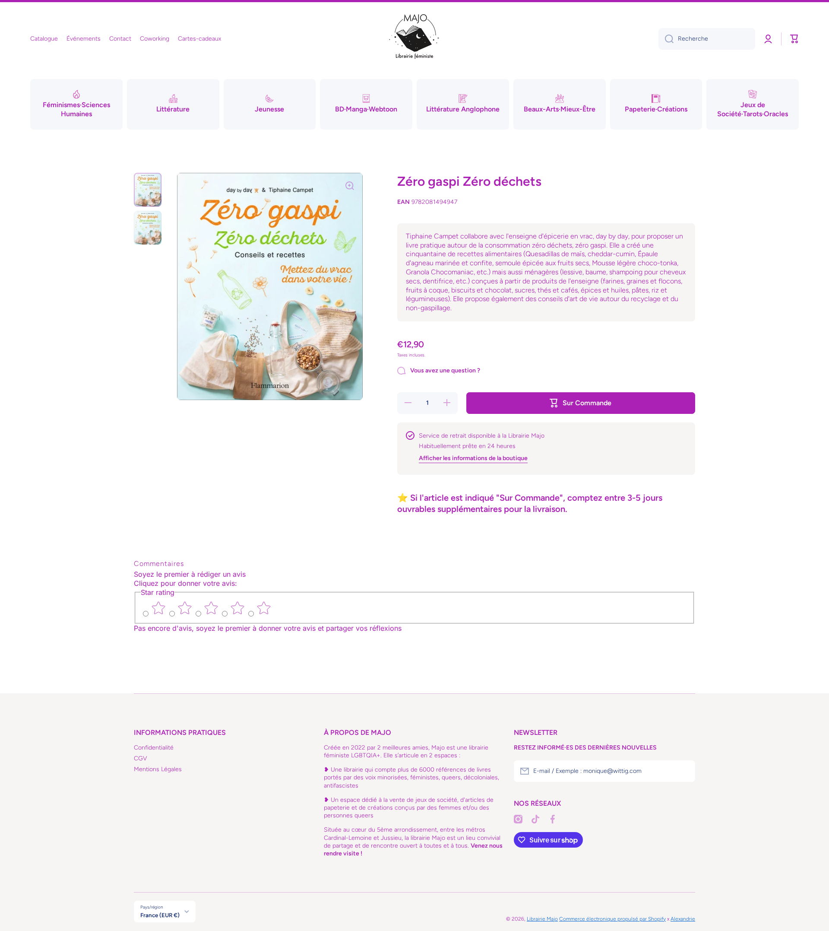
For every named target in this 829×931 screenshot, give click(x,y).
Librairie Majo (542, 919)
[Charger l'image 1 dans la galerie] (147, 190)
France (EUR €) (160, 915)
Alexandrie (683, 919)
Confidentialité (154, 747)
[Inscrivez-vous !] (684, 771)
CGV (140, 758)
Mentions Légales (158, 769)
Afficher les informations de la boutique (473, 458)
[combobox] (706, 39)
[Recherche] (666, 39)
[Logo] (414, 39)
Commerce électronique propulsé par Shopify (612, 919)
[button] (794, 39)
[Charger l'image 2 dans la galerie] (147, 228)
